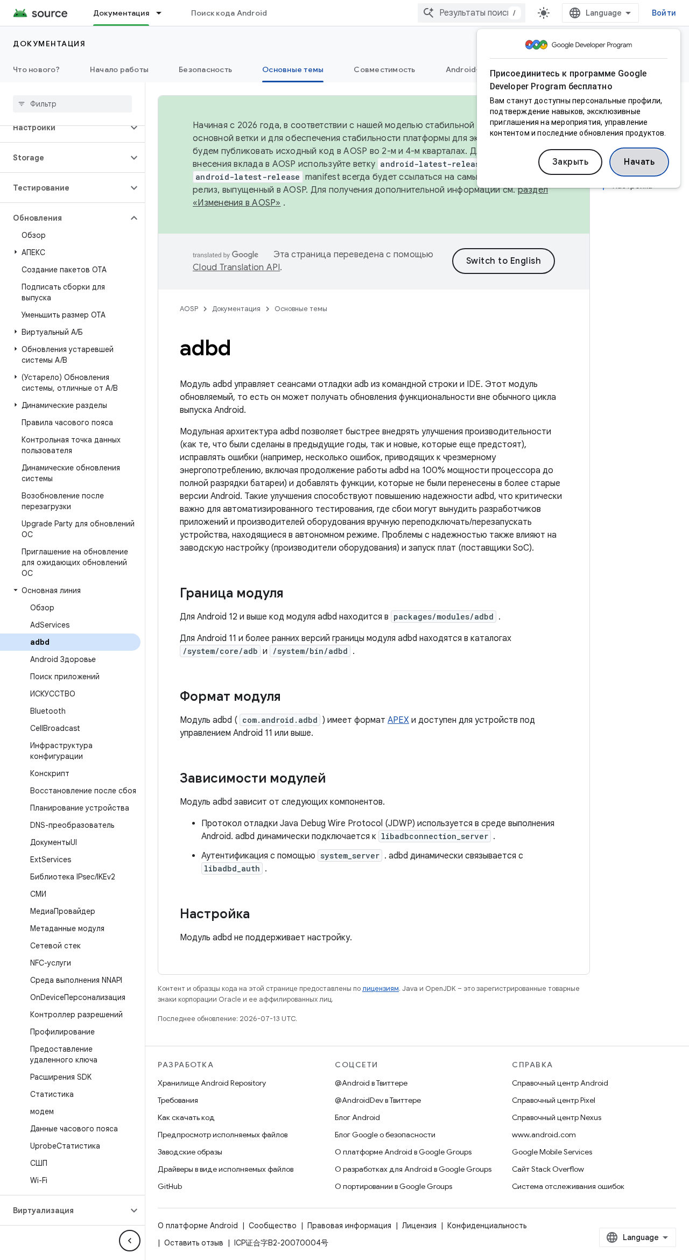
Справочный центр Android (560, 1083)
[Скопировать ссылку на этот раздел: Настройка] (260, 915)
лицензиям (380, 988)
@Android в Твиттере (371, 1083)
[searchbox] (72, 103)
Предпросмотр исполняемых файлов (222, 1134)
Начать (639, 162)
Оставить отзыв (193, 1242)
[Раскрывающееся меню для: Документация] (163, 13)
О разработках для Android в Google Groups (413, 1169)
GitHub (170, 1186)
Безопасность (205, 69)
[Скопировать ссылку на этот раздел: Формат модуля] (292, 697)
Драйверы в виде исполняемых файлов (225, 1169)
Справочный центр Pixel (553, 1100)
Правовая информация (349, 1225)
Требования (178, 1100)
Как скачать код (186, 1117)
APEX (398, 720)
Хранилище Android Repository (212, 1083)
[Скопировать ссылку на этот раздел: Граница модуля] (294, 594)
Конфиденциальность (486, 1225)
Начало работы (119, 69)
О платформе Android (198, 1225)
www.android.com (544, 1134)
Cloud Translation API (236, 267)
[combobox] (471, 13)
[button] (64, 127)
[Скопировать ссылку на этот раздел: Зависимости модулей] (336, 779)
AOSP (189, 308)
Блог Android (357, 1117)
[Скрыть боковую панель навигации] (129, 1240)
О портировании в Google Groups (393, 1186)
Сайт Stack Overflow (548, 1169)
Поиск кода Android (229, 13)
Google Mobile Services (552, 1152)
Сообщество (273, 1225)
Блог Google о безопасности (385, 1134)
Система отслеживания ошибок (568, 1186)
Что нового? (36, 69)
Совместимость (384, 69)
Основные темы (293, 69)
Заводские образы (190, 1152)
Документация (121, 13)
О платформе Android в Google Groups (403, 1152)
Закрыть (570, 162)
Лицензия (419, 1225)
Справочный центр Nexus (556, 1117)
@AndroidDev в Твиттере (378, 1100)
